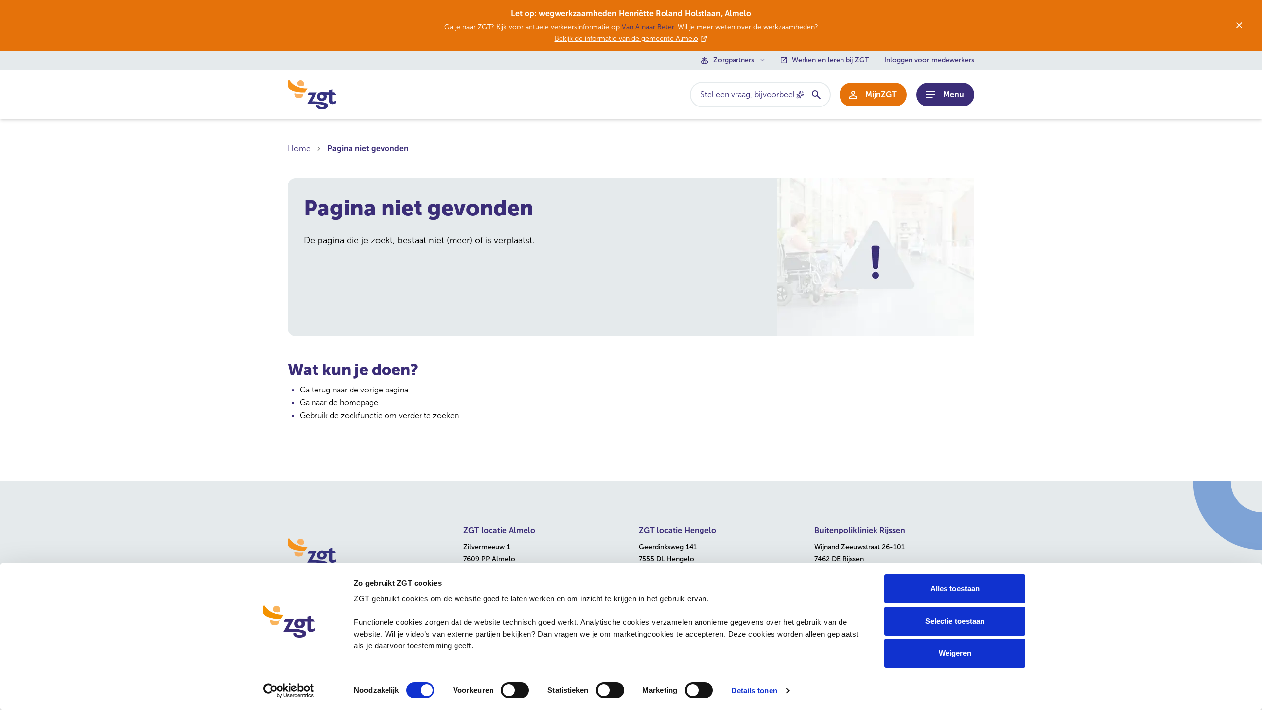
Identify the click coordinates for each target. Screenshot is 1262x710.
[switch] (515, 690)
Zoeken (816, 95)
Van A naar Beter (648, 27)
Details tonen (754, 690)
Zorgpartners (733, 60)
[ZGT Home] (368, 553)
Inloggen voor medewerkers (929, 60)
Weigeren (955, 653)
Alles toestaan (955, 588)
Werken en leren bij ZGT (830, 60)
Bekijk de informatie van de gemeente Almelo (626, 38)
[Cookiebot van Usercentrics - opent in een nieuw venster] (288, 690)
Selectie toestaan (955, 621)
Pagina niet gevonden (368, 148)
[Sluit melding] (1239, 25)
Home (299, 148)
